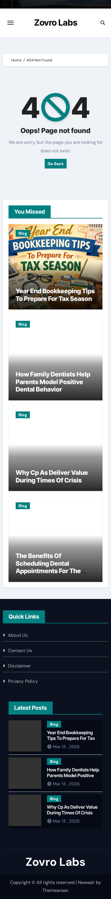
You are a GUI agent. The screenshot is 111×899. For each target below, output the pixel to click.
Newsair (86, 882)
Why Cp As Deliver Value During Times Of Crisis (52, 476)
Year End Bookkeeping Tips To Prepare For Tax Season (55, 294)
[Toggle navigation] (10, 22)
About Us (18, 635)
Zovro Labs (55, 22)
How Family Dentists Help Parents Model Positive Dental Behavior (53, 382)
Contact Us (20, 651)
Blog (22, 233)
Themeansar (55, 890)
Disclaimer (19, 666)
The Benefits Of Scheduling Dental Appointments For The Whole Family (48, 567)
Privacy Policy (23, 681)
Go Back (56, 163)
